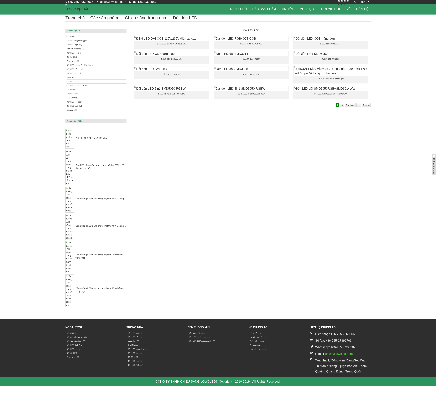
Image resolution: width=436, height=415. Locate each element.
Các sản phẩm (264, 9)
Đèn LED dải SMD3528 (251, 74)
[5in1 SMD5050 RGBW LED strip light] (171, 88)
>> (358, 105)
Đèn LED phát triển (74, 73)
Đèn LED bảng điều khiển (77, 86)
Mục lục (307, 9)
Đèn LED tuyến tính (74, 106)
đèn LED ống (72, 98)
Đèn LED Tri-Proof (74, 102)
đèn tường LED (73, 61)
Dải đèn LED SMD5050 (330, 59)
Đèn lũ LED (71, 37)
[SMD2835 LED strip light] (171, 68)
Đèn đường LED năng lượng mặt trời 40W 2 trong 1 (101, 226)
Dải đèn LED (185, 17)
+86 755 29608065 (80, 2)
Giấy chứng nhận (257, 341)
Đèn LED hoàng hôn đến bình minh (81, 65)
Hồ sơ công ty (255, 333)
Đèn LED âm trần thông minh (200, 337)
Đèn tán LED (72, 57)
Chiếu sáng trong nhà (145, 17)
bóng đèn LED (72, 77)
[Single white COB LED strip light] (331, 38)
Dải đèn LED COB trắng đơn (330, 44)
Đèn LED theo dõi (74, 94)
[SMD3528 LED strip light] (251, 68)
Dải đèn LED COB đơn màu (171, 59)
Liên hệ (362, 9)
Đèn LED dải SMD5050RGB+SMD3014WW (330, 94)
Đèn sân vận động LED (76, 49)
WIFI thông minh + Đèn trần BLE (91, 138)
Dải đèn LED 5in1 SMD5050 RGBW (171, 94)
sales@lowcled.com (112, 2)
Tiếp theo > (350, 105)
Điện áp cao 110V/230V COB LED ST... (171, 44)
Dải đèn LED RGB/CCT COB (251, 44)
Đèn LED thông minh (75, 69)
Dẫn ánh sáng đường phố (77, 41)
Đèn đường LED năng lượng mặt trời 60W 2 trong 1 (101, 198)
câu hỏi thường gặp (258, 349)
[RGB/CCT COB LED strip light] (251, 38)
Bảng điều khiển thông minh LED (202, 341)
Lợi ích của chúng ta (258, 337)
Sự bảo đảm (255, 345)
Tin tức (287, 9)
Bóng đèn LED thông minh (199, 333)
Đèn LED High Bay (74, 45)
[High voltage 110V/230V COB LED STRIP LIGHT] (171, 38)
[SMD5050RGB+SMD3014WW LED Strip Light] (331, 88)
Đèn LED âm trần (74, 81)
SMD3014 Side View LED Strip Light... (331, 79)
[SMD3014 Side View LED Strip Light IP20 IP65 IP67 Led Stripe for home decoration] (331, 71)
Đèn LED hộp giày (74, 53)
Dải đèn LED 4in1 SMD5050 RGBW (251, 94)
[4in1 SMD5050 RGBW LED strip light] (251, 88)
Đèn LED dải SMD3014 (251, 59)
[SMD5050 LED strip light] (331, 53)
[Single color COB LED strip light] (171, 53)
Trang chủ (237, 9)
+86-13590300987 (143, 2)
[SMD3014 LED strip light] (251, 53)
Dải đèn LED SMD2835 (171, 74)
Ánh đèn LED (72, 110)
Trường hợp (330, 9)
